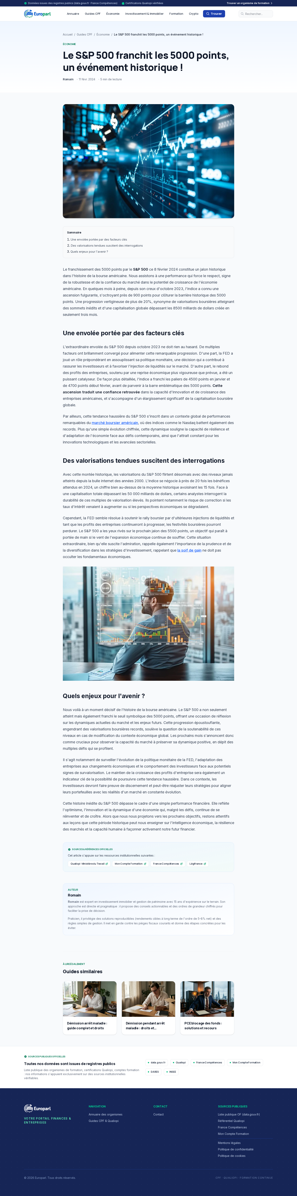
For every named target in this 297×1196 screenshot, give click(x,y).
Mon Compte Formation (129, 863)
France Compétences (166, 863)
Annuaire (73, 14)
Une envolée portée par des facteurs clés (99, 239)
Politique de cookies (231, 1155)
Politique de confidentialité (236, 1149)
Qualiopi (180, 1062)
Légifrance (196, 863)
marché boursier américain (115, 423)
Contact (158, 1114)
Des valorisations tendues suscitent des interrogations (107, 245)
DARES (155, 1071)
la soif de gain (189, 550)
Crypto (193, 14)
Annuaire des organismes (105, 1114)
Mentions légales (229, 1143)
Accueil (68, 34)
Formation (176, 14)
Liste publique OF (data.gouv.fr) (239, 1114)
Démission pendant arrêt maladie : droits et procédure (145, 1028)
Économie (113, 14)
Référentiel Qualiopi (231, 1121)
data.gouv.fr (158, 1062)
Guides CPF (93, 14)
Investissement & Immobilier (144, 14)
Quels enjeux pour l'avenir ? (89, 251)
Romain (68, 79)
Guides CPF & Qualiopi (104, 1121)
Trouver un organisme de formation (248, 3)
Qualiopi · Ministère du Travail (87, 863)
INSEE (172, 1071)
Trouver (216, 14)
